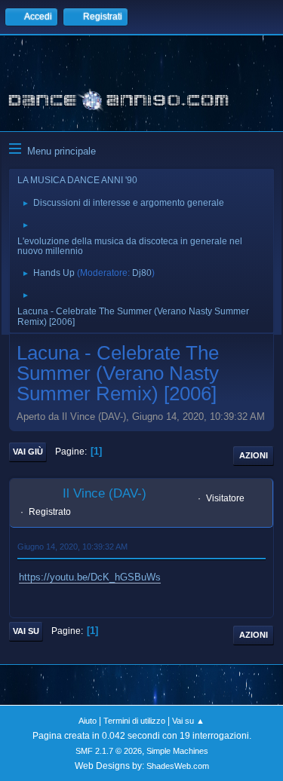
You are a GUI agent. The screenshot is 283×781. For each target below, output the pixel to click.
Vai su (26, 631)
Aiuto (87, 720)
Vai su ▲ (188, 720)
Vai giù (28, 451)
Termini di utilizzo (134, 720)
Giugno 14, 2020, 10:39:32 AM (72, 546)
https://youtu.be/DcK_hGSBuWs (90, 577)
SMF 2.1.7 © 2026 (108, 750)
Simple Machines (177, 750)
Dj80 (142, 273)
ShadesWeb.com (177, 765)
